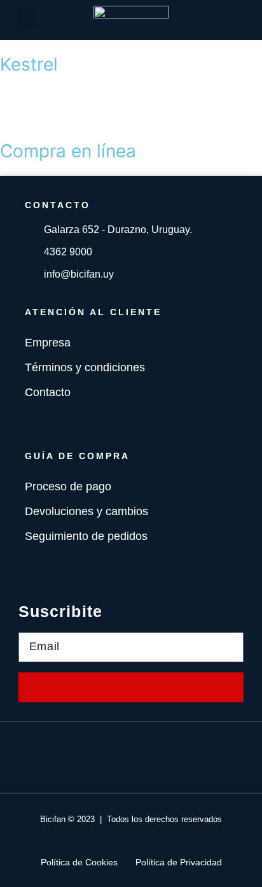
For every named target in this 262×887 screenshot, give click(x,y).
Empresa (48, 342)
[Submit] (131, 687)
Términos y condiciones (85, 367)
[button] (26, 17)
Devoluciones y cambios (86, 511)
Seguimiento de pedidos (86, 536)
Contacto (48, 392)
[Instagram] (150, 757)
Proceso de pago (68, 486)
